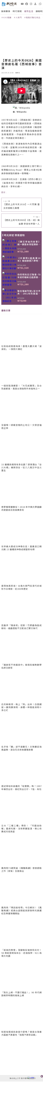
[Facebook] (27, 3)
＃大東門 (18, 17)
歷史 (3, 192)
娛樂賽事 (5, 11)
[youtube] (22, 3)
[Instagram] (31, 3)
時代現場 (17, 11)
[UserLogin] (35, 3)
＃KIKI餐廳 (6, 17)
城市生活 (28, 11)
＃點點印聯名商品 (32, 17)
